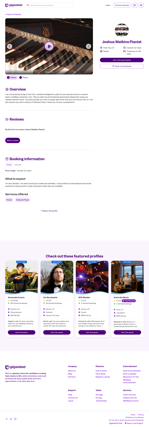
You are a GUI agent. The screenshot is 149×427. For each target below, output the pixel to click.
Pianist (106, 51)
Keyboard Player (22, 200)
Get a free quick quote (122, 60)
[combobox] (50, 5)
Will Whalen (84, 297)
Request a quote (103, 377)
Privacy (141, 415)
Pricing (99, 398)
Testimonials (101, 401)
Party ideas (100, 374)
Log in (108, 5)
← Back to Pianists (13, 14)
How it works (101, 371)
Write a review (12, 140)
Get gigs (99, 395)
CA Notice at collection (134, 417)
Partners (72, 377)
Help (70, 395)
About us (72, 371)
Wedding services (131, 401)
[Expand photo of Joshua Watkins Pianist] (122, 30)
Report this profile (50, 211)
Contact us (73, 398)
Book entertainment (132, 371)
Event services (129, 395)
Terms (133, 415)
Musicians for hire (131, 377)
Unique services (130, 398)
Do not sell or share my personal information (126, 420)
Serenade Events (16, 297)
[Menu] (141, 5)
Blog (70, 374)
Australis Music (121, 297)
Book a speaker (130, 374)
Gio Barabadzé (50, 297)
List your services (122, 5)
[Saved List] (134, 5)
